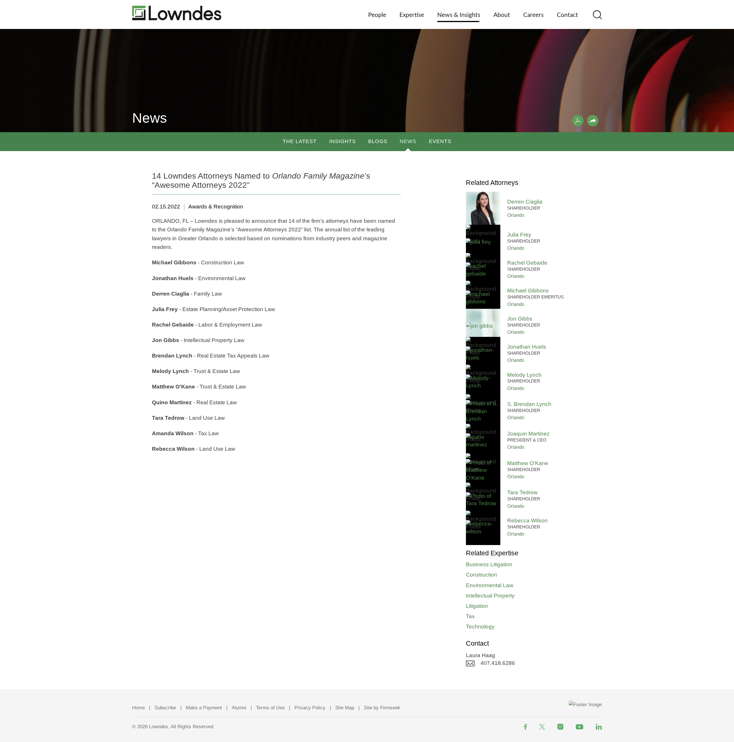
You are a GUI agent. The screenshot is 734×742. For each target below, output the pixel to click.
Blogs (377, 141)
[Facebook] (525, 727)
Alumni (239, 707)
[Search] (597, 14)
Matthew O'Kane (527, 463)
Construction (481, 575)
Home (138, 707)
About (501, 15)
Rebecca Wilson (527, 521)
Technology (480, 627)
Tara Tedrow (522, 492)
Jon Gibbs (519, 319)
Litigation (477, 606)
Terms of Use (270, 707)
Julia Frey (519, 235)
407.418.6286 (498, 663)
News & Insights (458, 15)
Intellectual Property (490, 596)
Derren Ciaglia (524, 202)
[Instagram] (560, 727)
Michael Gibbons (528, 291)
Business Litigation (489, 564)
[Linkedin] (599, 727)
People (377, 15)
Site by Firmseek (382, 707)
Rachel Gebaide (527, 263)
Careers (533, 15)
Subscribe (165, 707)
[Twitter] (542, 727)
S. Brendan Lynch (529, 404)
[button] (592, 120)
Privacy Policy (309, 707)
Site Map (344, 707)
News (408, 141)
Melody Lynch (524, 375)
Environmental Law (489, 585)
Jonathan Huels (526, 347)
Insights (342, 141)
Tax (470, 616)
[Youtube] (579, 726)
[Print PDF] (577, 120)
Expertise (411, 15)
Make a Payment (204, 707)
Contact (567, 15)
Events (440, 141)
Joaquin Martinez (528, 434)
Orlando (515, 215)
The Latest (300, 141)
